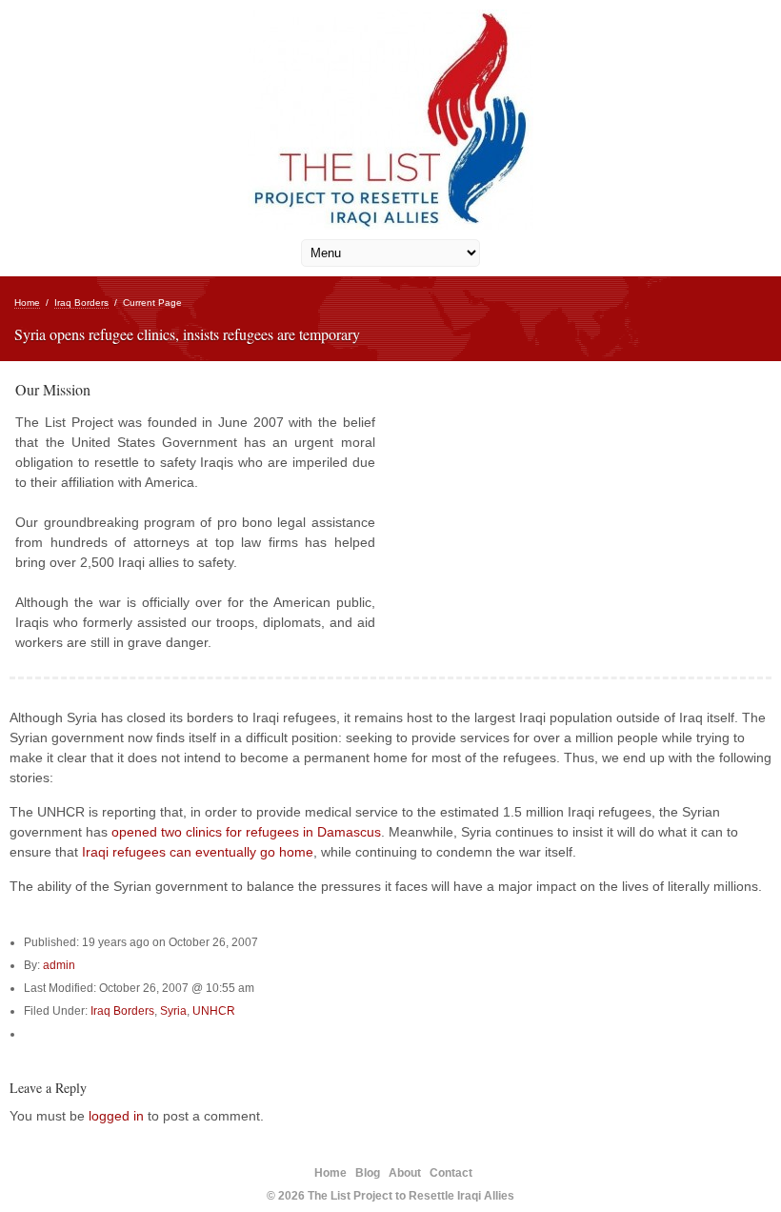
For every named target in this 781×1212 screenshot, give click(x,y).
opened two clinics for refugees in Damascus (246, 831)
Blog (367, 1173)
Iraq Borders (81, 302)
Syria (173, 1011)
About (405, 1173)
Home (27, 302)
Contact (451, 1173)
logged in (116, 1115)
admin (59, 965)
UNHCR (213, 1011)
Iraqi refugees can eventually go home (197, 851)
